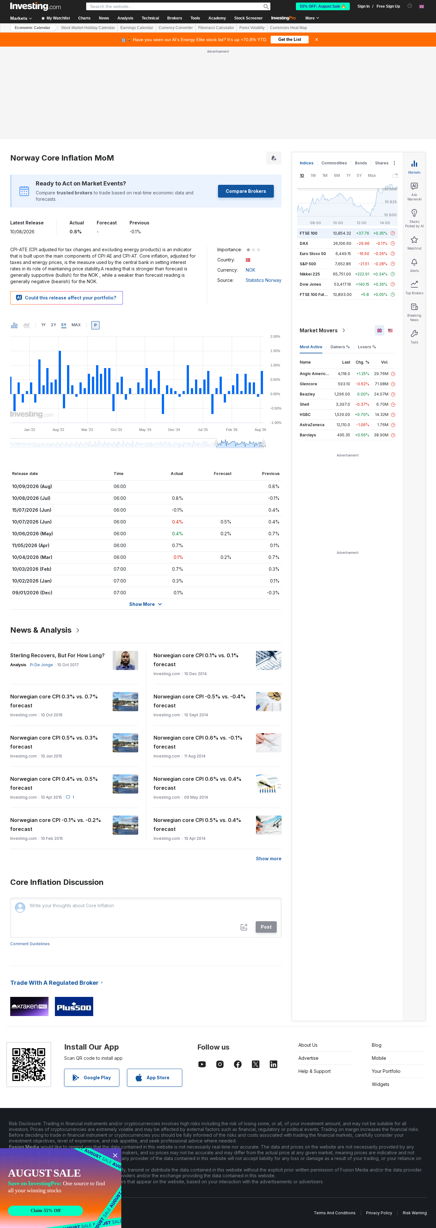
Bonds (361, 163)
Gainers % (340, 346)
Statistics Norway (264, 280)
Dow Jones (310, 284)
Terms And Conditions (335, 1212)
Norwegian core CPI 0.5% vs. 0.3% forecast (54, 742)
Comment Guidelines (30, 943)
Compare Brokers (246, 191)
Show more (269, 858)
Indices (306, 163)
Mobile (379, 1058)
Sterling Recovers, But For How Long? (57, 655)
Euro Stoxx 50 (313, 253)
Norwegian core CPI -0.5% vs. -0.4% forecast (200, 701)
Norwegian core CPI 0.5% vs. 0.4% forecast (197, 824)
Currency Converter (176, 28)
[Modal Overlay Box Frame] (60, 1188)
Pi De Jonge (41, 664)
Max (76, 324)
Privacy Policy (379, 1212)
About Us (308, 1045)
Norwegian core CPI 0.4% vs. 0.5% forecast (54, 783)
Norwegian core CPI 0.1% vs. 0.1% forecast (196, 659)
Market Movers (319, 330)
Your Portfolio (386, 1071)
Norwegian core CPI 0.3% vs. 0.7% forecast (54, 701)
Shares (381, 163)
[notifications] (410, 6)
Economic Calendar (32, 28)
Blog (376, 1045)
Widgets (380, 1084)
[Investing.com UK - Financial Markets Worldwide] (35, 6)
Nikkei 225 (310, 274)
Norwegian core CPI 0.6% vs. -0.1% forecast (198, 742)
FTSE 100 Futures (316, 294)
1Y (43, 324)
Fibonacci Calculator (216, 28)
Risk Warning (415, 1212)
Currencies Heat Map (288, 28)
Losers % (367, 346)
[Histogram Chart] (14, 325)
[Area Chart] (26, 325)
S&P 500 (308, 263)
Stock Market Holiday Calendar (88, 28)
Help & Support (314, 1071)
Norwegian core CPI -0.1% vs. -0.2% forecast (55, 824)
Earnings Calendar (136, 28)
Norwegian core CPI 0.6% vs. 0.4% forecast (198, 783)
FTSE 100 (308, 233)
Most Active (311, 346)
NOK (250, 270)
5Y (63, 324)
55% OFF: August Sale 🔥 (323, 6)
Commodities (334, 163)
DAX (304, 243)
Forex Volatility (252, 28)
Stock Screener (248, 18)
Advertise (308, 1058)
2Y (53, 324)
